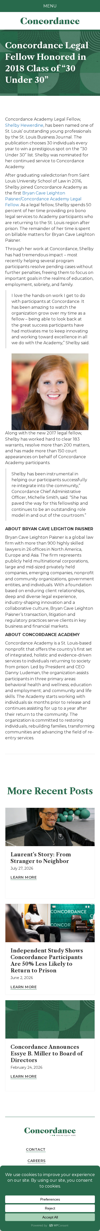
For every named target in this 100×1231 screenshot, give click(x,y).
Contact (36, 1149)
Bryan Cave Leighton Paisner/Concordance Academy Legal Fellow (43, 199)
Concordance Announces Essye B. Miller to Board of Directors (47, 1053)
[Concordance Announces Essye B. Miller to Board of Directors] (50, 1019)
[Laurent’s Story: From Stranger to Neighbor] (50, 826)
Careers (36, 1160)
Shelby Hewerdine (24, 125)
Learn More (24, 877)
